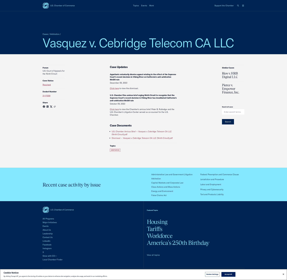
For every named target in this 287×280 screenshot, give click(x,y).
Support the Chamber (224, 5)
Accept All (228, 274)
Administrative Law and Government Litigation (171, 174)
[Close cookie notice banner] (283, 274)
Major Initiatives (50, 222)
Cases (45, 34)
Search (228, 121)
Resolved (47, 84)
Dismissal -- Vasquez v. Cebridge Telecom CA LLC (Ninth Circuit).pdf (142, 138)
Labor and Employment (210, 184)
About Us (47, 230)
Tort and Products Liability (212, 194)
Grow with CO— (50, 256)
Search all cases (227, 107)
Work (151, 5)
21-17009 (46, 95)
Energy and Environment (162, 191)
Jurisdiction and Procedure (212, 179)
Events (144, 5)
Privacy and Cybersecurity (211, 189)
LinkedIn (46, 241)
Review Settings (212, 274)
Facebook (47, 244)
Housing (157, 221)
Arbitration (54, 34)
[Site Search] (238, 5)
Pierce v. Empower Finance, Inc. (230, 88)
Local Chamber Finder (52, 259)
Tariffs (154, 228)
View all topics (153, 255)
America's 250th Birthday (178, 242)
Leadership (48, 233)
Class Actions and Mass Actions (165, 187)
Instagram (47, 248)
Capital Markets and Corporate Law (167, 182)
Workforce (159, 235)
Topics (136, 5)
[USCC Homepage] (58, 210)
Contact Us (47, 237)
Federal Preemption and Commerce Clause (219, 174)
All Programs (48, 218)
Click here (114, 88)
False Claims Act (158, 195)
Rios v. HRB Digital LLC (230, 75)
